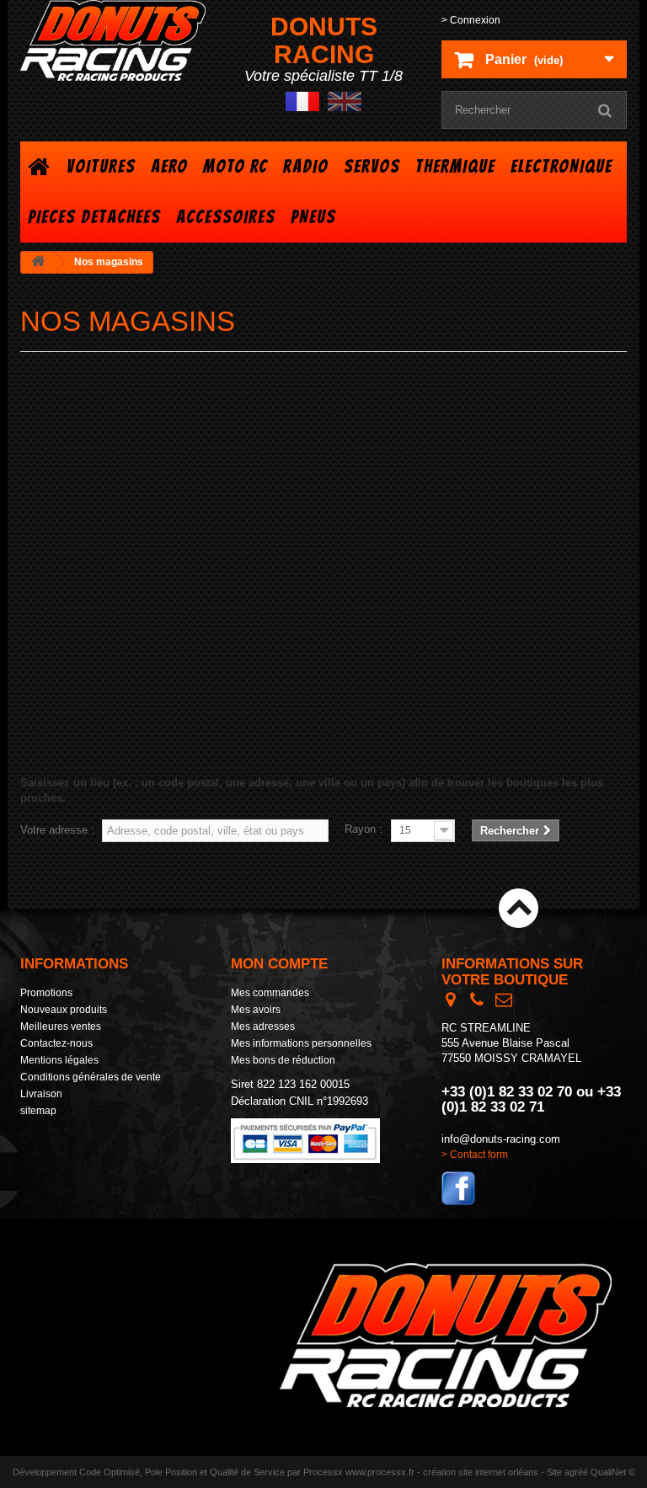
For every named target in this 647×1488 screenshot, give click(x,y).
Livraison (41, 1094)
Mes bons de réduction (283, 1060)
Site (554, 1472)
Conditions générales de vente (90, 1077)
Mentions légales (59, 1060)
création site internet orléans (480, 1472)
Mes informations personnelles (301, 1043)
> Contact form (474, 1154)
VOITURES (101, 166)
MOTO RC (235, 166)
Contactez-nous (56, 1043)
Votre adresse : (57, 830)
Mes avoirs (256, 1010)
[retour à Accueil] (38, 262)
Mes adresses (263, 1026)
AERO (169, 166)
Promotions (46, 993)
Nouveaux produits (63, 1010)
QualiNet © (613, 1472)
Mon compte (279, 964)
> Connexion (470, 20)
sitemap (38, 1111)
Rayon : (363, 829)
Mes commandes (270, 993)
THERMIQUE (455, 166)
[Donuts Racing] (113, 40)
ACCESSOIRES (225, 217)
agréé (576, 1472)
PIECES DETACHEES (94, 217)
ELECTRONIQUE (561, 166)
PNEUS (313, 217)
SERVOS (372, 166)
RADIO (306, 166)
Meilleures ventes (60, 1026)
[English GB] (344, 100)
